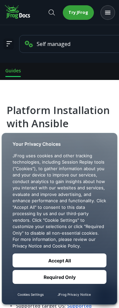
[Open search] (51, 12)
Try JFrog (78, 12)
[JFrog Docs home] (18, 12)
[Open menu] (107, 12)
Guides (13, 70)
